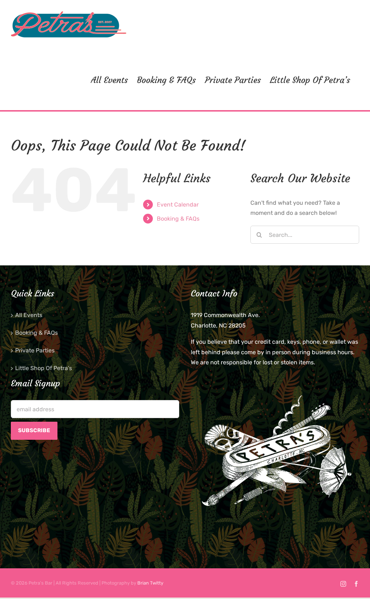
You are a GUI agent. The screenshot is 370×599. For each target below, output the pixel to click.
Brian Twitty (150, 583)
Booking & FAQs (178, 218)
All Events (28, 315)
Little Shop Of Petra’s (43, 368)
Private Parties (35, 350)
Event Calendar (178, 204)
